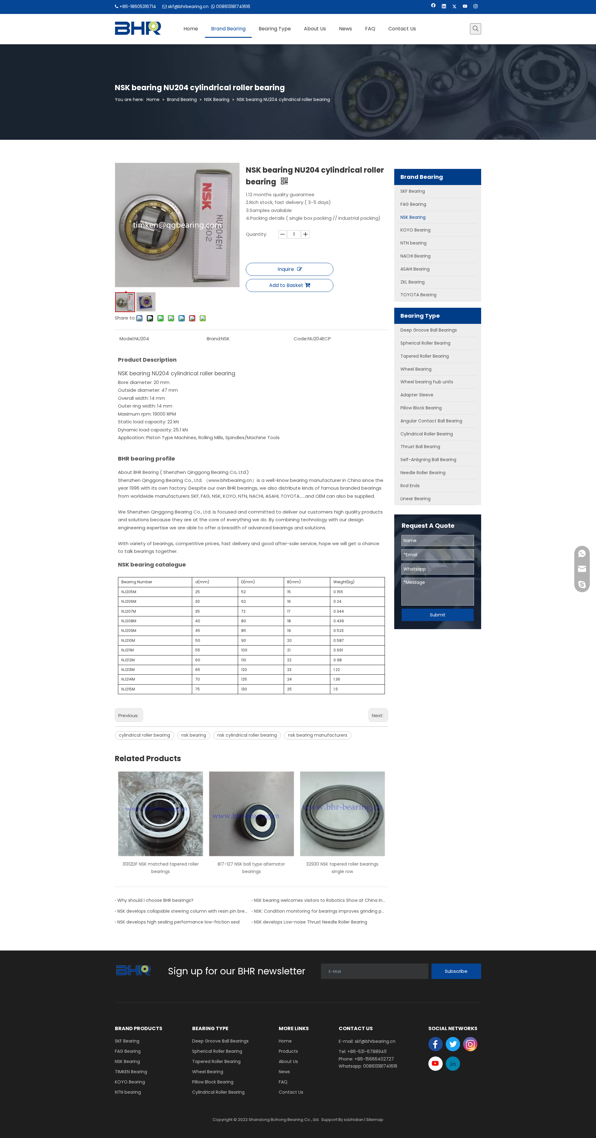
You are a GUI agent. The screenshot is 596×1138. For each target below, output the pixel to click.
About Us (288, 1061)
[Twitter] (454, 7)
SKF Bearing (127, 1041)
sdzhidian (353, 1120)
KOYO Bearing (130, 1082)
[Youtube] (465, 7)
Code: (301, 338)
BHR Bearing (146, 472)
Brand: (214, 338)
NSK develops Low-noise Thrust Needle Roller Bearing (310, 922)
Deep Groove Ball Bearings (220, 1041)
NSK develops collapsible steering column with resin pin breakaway (183, 911)
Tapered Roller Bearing (216, 1061)
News (284, 1072)
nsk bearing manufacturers (317, 735)
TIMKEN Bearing (131, 1072)
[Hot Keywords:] (475, 28)
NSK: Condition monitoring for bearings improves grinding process (320, 911)
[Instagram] (476, 7)
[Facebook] (433, 7)
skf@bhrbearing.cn (188, 6)
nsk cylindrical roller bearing (247, 735)
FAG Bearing (128, 1051)
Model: (127, 338)
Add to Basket (286, 285)
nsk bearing (193, 735)
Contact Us (291, 1092)
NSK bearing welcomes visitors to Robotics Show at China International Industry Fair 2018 (320, 900)
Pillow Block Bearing (212, 1082)
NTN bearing (128, 1092)
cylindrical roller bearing (144, 735)
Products (288, 1051)
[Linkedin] (444, 7)
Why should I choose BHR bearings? (155, 900)
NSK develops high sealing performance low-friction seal (178, 922)
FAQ (283, 1082)
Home (285, 1041)
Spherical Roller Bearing (217, 1051)
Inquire (286, 269)
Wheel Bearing (207, 1072)
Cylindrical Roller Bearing (218, 1092)
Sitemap (374, 1120)
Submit (437, 615)
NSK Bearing (127, 1061)
